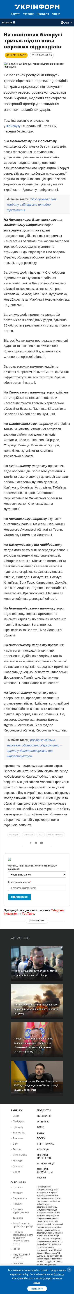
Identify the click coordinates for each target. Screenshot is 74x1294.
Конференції (45, 1163)
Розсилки (18, 1263)
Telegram (57, 910)
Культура (18, 1160)
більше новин (37, 921)
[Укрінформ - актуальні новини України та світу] (37, 6)
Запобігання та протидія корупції (23, 1225)
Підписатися (19, 896)
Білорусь (13, 834)
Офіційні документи (45, 1170)
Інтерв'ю (43, 1121)
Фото (40, 1127)
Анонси (56, 13)
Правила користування (21, 1211)
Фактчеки (18, 1138)
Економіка (19, 1132)
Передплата (20, 1198)
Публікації (44, 1116)
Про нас (17, 1187)
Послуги (15, 13)
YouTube (28, 913)
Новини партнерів (44, 1156)
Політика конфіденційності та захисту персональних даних (23, 1237)
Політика (18, 1127)
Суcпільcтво (20, 1154)
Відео (41, 1132)
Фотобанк (28, 13)
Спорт (16, 1171)
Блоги (41, 1138)
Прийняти (37, 1288)
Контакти (18, 1192)
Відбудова (19, 1121)
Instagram (10, 913)
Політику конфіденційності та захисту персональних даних (38, 1278)
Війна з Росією (55, 834)
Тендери (18, 1217)
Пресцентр (43, 13)
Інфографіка (45, 1143)
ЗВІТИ (16, 1249)
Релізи (41, 1177)
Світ (15, 1143)
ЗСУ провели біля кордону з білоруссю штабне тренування (32, 204)
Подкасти (44, 1110)
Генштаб (28, 834)
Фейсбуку (13, 126)
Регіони (17, 1149)
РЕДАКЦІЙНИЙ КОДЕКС (21, 1256)
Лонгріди (43, 1149)
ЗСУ (40, 834)
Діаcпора (18, 1166)
